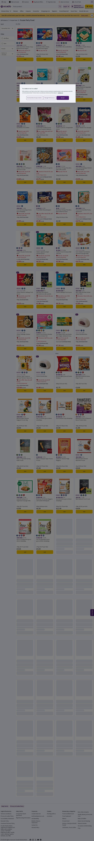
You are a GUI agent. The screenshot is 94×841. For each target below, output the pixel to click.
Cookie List (60, 92)
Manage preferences (50, 97)
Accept (63, 97)
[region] (47, 93)
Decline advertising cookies (34, 97)
